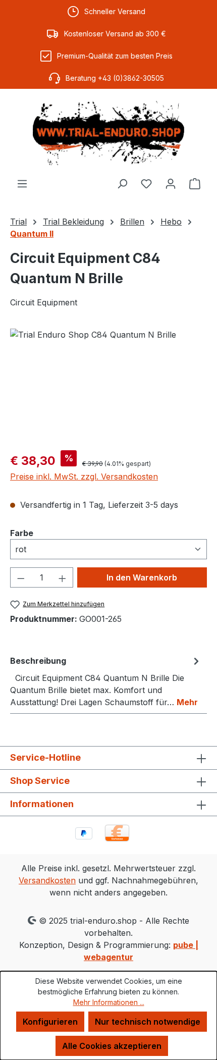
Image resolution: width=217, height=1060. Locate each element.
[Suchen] (122, 183)
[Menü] (22, 183)
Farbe (21, 532)
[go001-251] (108, 385)
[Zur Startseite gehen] (108, 133)
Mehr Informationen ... (108, 1002)
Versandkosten (47, 880)
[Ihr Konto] (170, 183)
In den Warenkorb (141, 577)
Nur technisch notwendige (147, 1022)
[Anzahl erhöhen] (62, 577)
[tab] (106, 681)
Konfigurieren (50, 1022)
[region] (108, 385)
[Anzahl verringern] (20, 577)
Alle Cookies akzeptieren (111, 1046)
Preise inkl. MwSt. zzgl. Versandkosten (84, 476)
